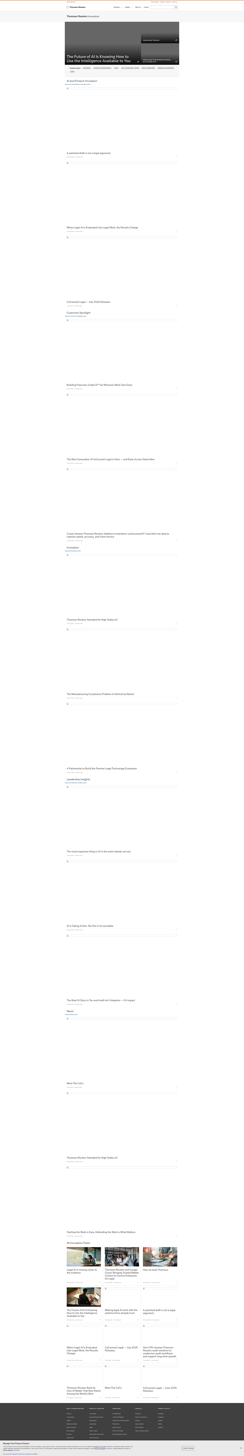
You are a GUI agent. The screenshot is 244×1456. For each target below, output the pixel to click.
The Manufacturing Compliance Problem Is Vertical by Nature (100, 694)
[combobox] (164, 7)
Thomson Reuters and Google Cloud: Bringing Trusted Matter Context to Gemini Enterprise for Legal (122, 1274)
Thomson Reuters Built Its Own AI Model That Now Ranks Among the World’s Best (84, 1390)
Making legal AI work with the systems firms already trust (157, 61)
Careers (69, 1420)
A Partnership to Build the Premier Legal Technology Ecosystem (102, 768)
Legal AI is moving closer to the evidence (82, 1271)
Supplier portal (116, 1427)
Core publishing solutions (96, 1417)
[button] (118, 7)
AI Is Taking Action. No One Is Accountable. (90, 926)
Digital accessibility (72, 1424)
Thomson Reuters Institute (119, 1434)
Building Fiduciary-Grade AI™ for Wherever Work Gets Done (99, 385)
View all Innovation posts (73, 551)
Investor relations (71, 1427)
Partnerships (115, 1424)
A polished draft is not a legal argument (88, 153)
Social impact (70, 1438)
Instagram (161, 1417)
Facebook (160, 1413)
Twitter (160, 1424)
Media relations (139, 1424)
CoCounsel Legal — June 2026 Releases (160, 1389)
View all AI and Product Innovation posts (78, 84)
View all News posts (71, 1014)
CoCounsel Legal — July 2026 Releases (88, 302)
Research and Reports (166, 68)
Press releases (71, 1431)
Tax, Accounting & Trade (130, 68)
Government (92, 1424)
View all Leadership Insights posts (76, 783)
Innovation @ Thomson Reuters (120, 1420)
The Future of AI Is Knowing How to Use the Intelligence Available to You (99, 58)
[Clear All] (172, 7)
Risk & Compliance (148, 68)
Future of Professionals (102, 68)
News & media (93, 1431)
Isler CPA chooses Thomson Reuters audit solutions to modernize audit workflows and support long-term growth (159, 1352)
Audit (72, 71)
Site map (69, 1434)
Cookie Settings (100, 1448)
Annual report (70, 1417)
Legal (116, 68)
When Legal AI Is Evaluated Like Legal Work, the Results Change (102, 227)
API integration (116, 1413)
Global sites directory (141, 1417)
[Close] (241, 1448)
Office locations (139, 1427)
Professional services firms (96, 1434)
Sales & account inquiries (142, 1431)
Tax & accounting (94, 1438)
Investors (137, 1420)
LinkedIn (160, 1420)
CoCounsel (87, 68)
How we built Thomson (151, 40)
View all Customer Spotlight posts (75, 316)
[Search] (176, 7)
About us (69, 1413)
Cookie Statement (13, 1454)
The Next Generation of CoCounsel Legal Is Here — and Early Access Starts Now (110, 459)
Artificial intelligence (118, 1417)
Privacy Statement (26, 1454)
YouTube (160, 1427)
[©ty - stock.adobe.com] (122, 966)
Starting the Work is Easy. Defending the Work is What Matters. (101, 1232)
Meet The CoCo (75, 1083)
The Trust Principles (117, 1431)
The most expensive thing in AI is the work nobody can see (99, 851)
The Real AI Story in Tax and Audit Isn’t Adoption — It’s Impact (101, 1000)
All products (92, 1413)
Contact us (138, 1413)
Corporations (93, 1420)
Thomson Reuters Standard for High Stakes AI (92, 619)
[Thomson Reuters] (122, 499)
